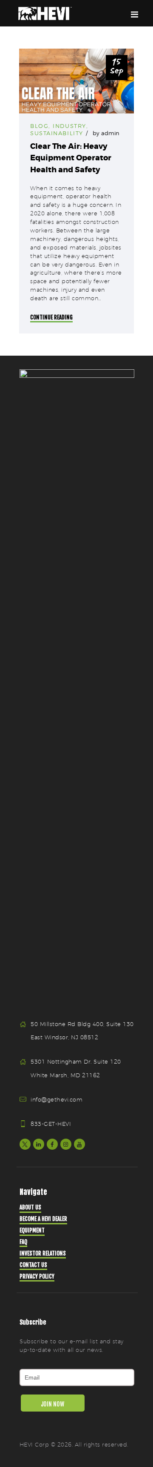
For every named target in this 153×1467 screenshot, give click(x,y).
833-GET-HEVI (51, 1123)
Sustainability (56, 133)
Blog (39, 125)
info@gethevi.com (56, 1099)
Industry (69, 125)
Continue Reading (51, 317)
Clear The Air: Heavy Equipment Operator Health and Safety (70, 158)
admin (110, 133)
